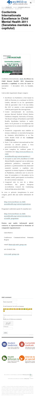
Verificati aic (26, 378)
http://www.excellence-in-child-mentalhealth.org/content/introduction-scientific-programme (17, 216)
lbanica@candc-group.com (18, 244)
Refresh (6, 326)
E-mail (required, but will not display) (13, 306)
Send (5, 332)
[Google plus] (26, 3)
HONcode (24, 374)
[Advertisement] (14, 43)
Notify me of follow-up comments (12, 319)
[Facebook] (19, 3)
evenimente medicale (24, 7)
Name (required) (7, 302)
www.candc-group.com (11, 254)
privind (28, 374)
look (21, 79)
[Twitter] (22, 3)
